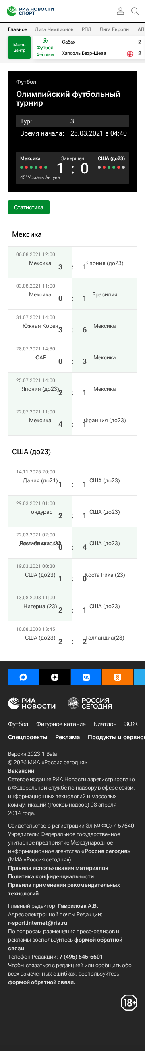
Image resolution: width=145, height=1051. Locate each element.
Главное (17, 29)
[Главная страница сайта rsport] (48, 11)
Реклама (67, 737)
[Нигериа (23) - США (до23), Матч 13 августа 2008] (104, 167)
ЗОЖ (131, 724)
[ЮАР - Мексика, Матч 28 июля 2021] (31, 167)
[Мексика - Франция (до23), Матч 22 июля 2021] (21, 167)
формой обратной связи (41, 982)
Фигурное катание (61, 724)
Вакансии (21, 770)
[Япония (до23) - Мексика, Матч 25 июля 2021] (26, 167)
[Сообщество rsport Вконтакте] (86, 677)
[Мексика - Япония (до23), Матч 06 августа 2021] (45, 167)
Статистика (29, 207)
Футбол (26, 82)
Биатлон (105, 724)
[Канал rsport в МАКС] (23, 677)
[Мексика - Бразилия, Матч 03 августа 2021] (40, 167)
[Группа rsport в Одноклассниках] (117, 677)
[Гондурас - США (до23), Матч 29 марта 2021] (118, 167)
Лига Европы (114, 29)
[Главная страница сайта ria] (9, 11)
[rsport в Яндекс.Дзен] (54, 677)
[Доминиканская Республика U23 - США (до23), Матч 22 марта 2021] (113, 167)
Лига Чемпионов (54, 29)
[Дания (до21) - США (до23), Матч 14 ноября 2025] (123, 167)
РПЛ (86, 29)
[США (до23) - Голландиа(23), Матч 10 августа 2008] (99, 167)
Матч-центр (19, 47)
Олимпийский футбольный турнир (68, 98)
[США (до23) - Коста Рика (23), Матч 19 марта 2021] (109, 167)
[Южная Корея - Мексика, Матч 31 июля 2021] (36, 167)
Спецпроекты (27, 737)
